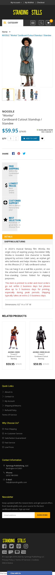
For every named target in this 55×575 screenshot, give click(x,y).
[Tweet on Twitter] (25, 153)
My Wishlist (29, 2)
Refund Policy (10, 410)
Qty (4, 138)
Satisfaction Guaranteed (15, 438)
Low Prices (9, 447)
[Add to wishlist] (42, 138)
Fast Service (9, 442)
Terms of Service (9, 414)
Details (8, 237)
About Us (8, 392)
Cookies (35, 560)
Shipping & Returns (14, 242)
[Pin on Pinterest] (19, 153)
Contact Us (9, 396)
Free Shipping (10, 429)
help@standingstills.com (16, 482)
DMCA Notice (7, 563)
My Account (9, 401)
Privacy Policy (8, 560)
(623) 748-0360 (12, 475)
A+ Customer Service (13, 433)
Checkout (40, 2)
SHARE (5, 153)
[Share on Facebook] (14, 153)
